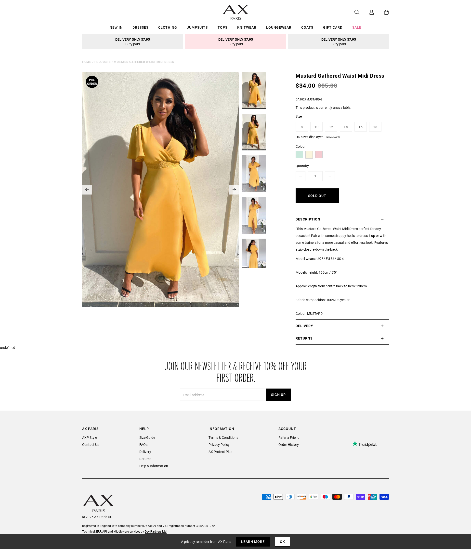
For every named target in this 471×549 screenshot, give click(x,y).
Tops (222, 27)
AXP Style (89, 437)
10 (316, 126)
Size (299, 116)
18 (375, 126)
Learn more (253, 541)
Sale (356, 27)
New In (116, 27)
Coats (307, 27)
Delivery (145, 451)
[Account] (366, 12)
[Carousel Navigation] (160, 190)
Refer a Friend (289, 437)
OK (282, 541)
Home (86, 62)
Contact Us (90, 444)
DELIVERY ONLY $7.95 (132, 41)
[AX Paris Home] (235, 12)
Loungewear (278, 27)
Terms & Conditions (223, 437)
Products (102, 62)
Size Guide (333, 137)
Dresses (140, 27)
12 (331, 126)
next (234, 190)
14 (346, 126)
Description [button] (308, 219)
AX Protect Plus (220, 451)
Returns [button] (304, 338)
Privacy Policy (219, 444)
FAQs (143, 444)
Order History (288, 444)
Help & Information (153, 466)
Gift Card (332, 27)
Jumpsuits (197, 27)
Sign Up (278, 394)
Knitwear (246, 27)
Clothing (167, 27)
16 (360, 126)
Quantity (302, 165)
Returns (145, 458)
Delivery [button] (304, 325)
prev (87, 190)
